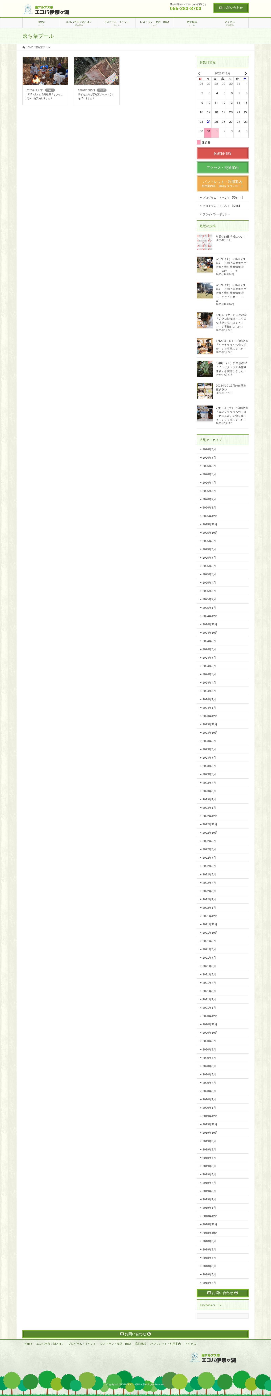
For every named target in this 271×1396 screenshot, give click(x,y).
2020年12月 (210, 1016)
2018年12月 (210, 1216)
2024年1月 (209, 707)
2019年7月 (209, 1157)
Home (28, 1343)
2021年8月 (209, 949)
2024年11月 (210, 624)
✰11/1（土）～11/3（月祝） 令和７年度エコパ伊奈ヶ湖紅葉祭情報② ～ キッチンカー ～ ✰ (231, 292)
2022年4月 (209, 882)
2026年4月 (209, 482)
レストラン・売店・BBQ (115, 1343)
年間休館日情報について (231, 236)
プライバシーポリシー (216, 214)
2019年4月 (209, 1182)
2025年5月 (209, 574)
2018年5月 (209, 1274)
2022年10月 (210, 832)
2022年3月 (209, 891)
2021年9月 (209, 941)
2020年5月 (209, 1074)
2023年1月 (209, 807)
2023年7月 (209, 757)
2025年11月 (210, 524)
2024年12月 (210, 616)
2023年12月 (210, 716)
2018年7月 (209, 1257)
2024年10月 (210, 632)
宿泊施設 (140, 1343)
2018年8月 (209, 1249)
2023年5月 (209, 774)
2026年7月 (209, 457)
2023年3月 (209, 791)
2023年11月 (210, 724)
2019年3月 (209, 1191)
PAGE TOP (261, 1350)
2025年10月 (210, 532)
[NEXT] (245, 73)
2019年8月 (209, 1149)
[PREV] (200, 73)
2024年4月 (209, 682)
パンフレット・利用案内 (165, 1343)
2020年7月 (209, 1057)
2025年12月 (210, 516)
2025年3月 (209, 590)
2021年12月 (210, 916)
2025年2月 (209, 599)
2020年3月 (209, 1091)
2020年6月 (209, 1066)
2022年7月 (209, 857)
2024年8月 (209, 649)
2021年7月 (209, 957)
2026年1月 (209, 507)
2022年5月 (209, 874)
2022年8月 (209, 849)
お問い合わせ (233, 7)
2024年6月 (209, 666)
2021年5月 (209, 974)
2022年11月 (210, 824)
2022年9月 (209, 841)
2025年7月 (209, 557)
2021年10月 (210, 932)
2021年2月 (209, 999)
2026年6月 (209, 466)
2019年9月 (209, 1141)
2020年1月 (209, 1107)
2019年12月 (210, 1116)
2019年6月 (209, 1166)
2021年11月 (210, 924)
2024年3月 (209, 690)
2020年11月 (210, 1024)
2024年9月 (209, 641)
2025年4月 (209, 582)
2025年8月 (209, 549)
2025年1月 (209, 607)
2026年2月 (209, 499)
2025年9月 (209, 541)
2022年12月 (210, 816)
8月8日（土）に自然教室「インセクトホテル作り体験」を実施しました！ (231, 367)
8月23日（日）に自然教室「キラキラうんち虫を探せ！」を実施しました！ (232, 344)
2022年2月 (209, 899)
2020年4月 (209, 1082)
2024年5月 (209, 674)
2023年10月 (210, 732)
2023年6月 (209, 766)
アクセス (190, 1343)
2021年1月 (209, 1007)
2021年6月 (209, 966)
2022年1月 (209, 907)
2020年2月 (209, 1099)
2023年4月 (209, 782)
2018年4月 (209, 1282)
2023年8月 (209, 749)
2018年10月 (210, 1232)
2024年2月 (209, 699)
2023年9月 (209, 741)
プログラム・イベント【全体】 (222, 206)
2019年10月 (210, 1132)
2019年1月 (209, 1207)
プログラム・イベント (82, 1343)
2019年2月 (209, 1199)
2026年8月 (209, 449)
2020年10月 (210, 1032)
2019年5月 (209, 1174)
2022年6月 (209, 866)
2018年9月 (209, 1241)
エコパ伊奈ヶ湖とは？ (50, 1343)
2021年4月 (209, 982)
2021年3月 (209, 991)
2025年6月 (209, 566)
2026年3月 (209, 490)
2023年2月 (209, 799)
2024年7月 (209, 657)
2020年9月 (209, 1041)
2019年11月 (210, 1124)
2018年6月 (209, 1266)
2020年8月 (209, 1049)
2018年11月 (210, 1224)
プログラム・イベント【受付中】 (223, 197)
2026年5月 (209, 474)
